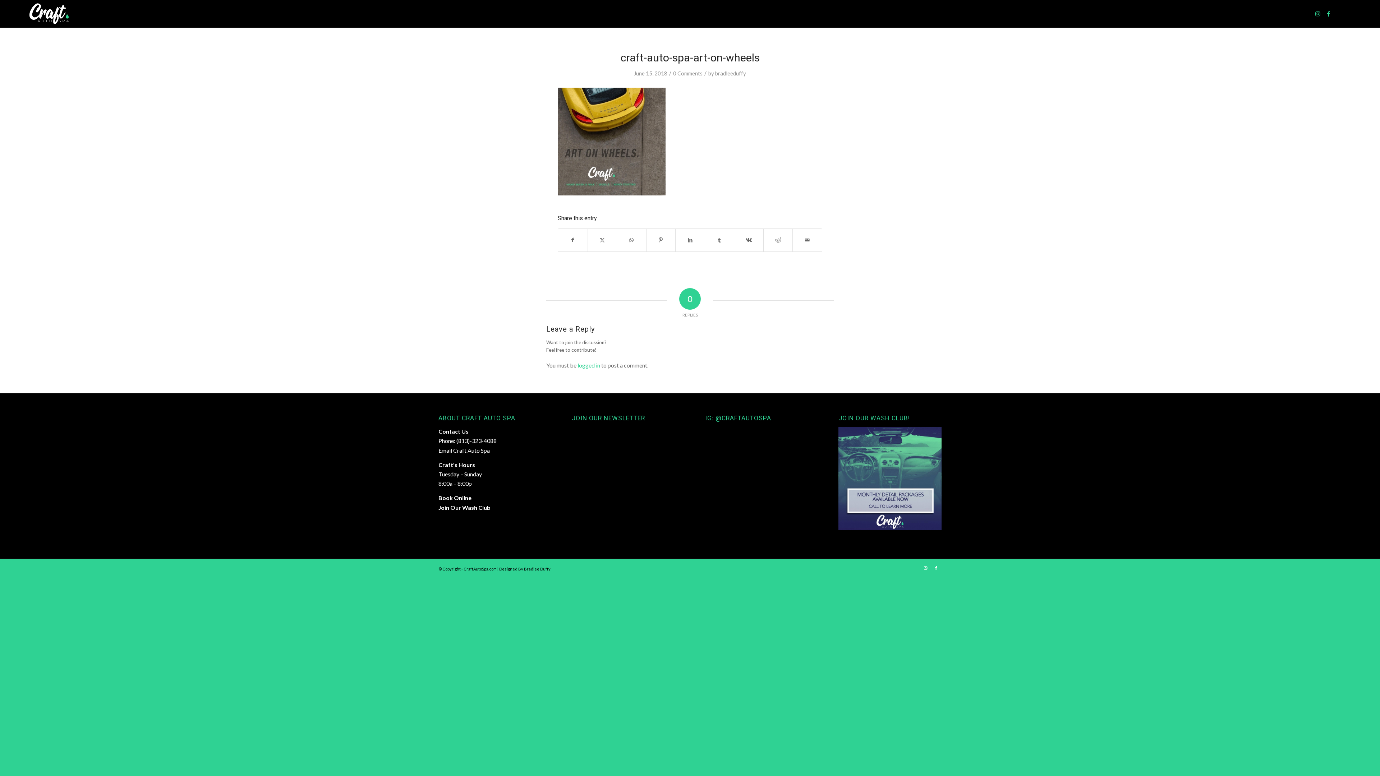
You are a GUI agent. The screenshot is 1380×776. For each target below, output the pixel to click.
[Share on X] (602, 240)
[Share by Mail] (807, 240)
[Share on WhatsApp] (631, 240)
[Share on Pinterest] (661, 240)
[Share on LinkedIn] (690, 240)
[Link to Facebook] (1328, 13)
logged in (589, 365)
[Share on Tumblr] (719, 240)
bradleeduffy (730, 73)
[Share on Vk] (748, 240)
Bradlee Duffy (537, 569)
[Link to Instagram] (1317, 13)
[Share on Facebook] (573, 240)
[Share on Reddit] (778, 240)
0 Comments (688, 73)
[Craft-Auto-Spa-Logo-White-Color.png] (49, 13)
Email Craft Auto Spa (464, 450)
